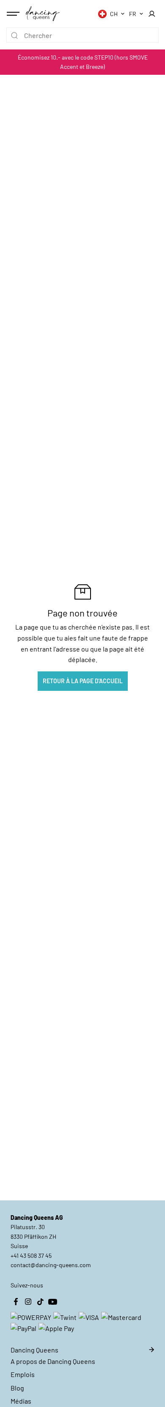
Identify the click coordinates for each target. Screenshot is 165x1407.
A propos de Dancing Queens (53, 1361)
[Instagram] (28, 1301)
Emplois (23, 1374)
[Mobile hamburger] (14, 14)
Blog (17, 1388)
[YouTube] (52, 1301)
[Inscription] (151, 13)
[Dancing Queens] (43, 13)
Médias (21, 1401)
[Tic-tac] (40, 1301)
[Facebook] (16, 1301)
